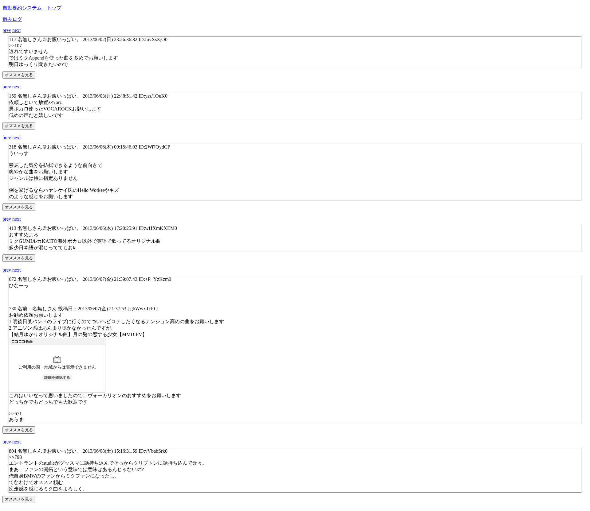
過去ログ (12, 19)
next (16, 30)
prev (6, 30)
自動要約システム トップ (31, 7)
